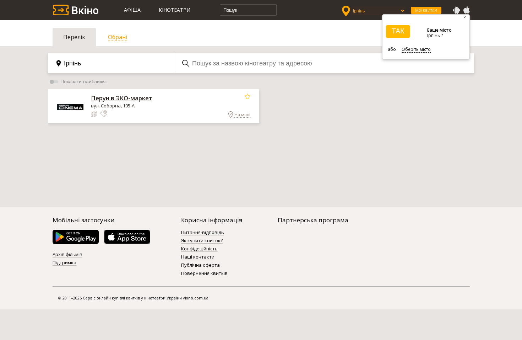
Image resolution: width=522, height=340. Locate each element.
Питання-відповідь (202, 232)
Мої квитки (426, 10)
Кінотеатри (174, 9)
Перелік (74, 37)
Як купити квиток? (202, 241)
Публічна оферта (200, 265)
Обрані (117, 37)
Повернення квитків (204, 273)
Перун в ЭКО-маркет (121, 98)
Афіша (132, 9)
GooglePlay (456, 10)
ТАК (398, 31)
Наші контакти (197, 257)
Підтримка (64, 263)
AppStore (466, 10)
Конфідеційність (199, 249)
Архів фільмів (67, 254)
